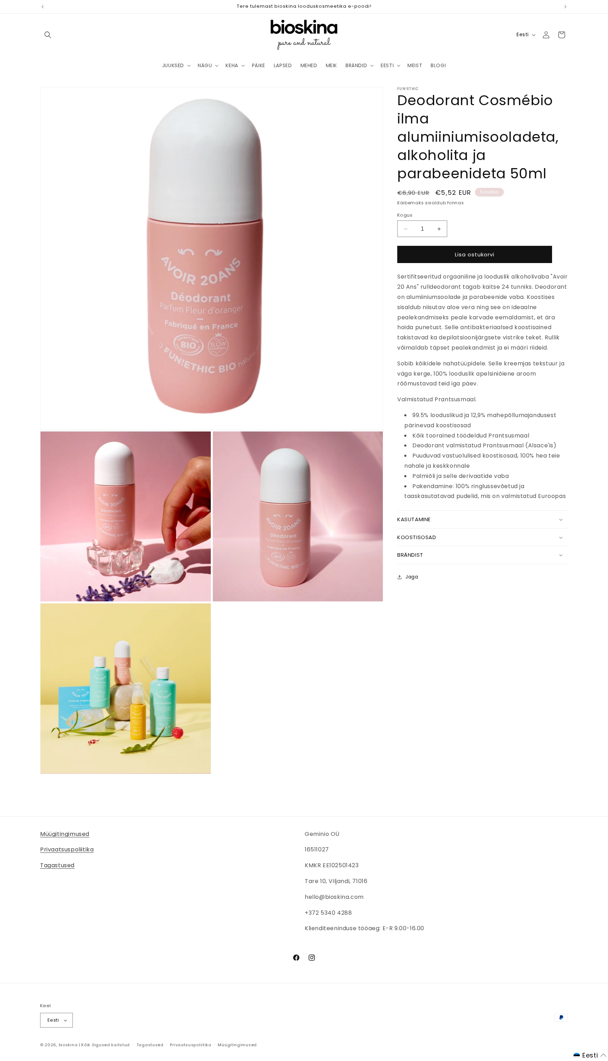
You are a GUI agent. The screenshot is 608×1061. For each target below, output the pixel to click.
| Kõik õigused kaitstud (104, 1045)
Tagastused (57, 865)
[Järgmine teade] (565, 6)
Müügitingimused (64, 834)
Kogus (404, 215)
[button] (48, 35)
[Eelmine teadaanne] (42, 6)
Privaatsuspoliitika (67, 849)
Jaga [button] (411, 576)
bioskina (68, 1045)
